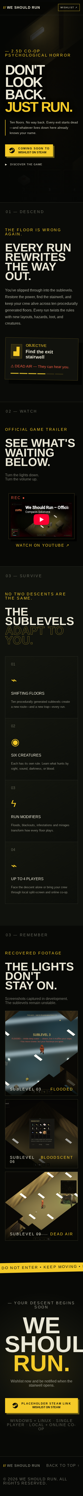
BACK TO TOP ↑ (63, 1465)
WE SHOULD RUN (21, 7)
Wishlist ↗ (68, 7)
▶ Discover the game (23, 164)
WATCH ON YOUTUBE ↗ (42, 545)
